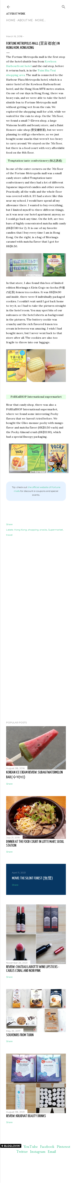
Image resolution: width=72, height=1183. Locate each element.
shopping (33, 529)
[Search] (63, 6)
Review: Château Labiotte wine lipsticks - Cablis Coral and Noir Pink (32, 969)
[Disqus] (36, 600)
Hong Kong (20, 529)
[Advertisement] (36, 687)
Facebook (47, 1146)
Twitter (22, 1151)
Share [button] (9, 524)
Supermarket (55, 529)
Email (52, 1151)
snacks (43, 529)
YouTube (31, 1146)
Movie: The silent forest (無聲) (32, 878)
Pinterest (63, 1146)
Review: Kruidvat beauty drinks (26, 1116)
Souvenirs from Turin (20, 1035)
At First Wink (15, 13)
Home (10, 20)
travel (9, 534)
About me (25, 20)
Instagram (37, 1151)
